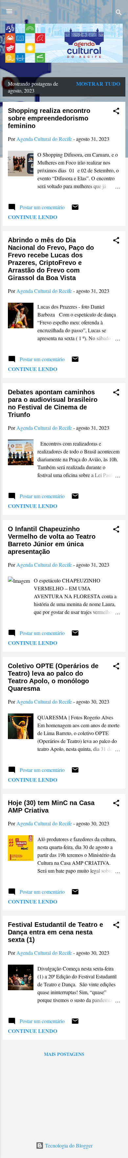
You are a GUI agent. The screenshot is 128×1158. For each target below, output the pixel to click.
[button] (116, 112)
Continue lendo (32, 217)
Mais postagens (64, 1054)
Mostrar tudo (98, 83)
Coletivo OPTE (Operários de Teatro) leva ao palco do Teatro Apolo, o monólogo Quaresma (53, 677)
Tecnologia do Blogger (68, 1145)
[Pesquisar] (119, 13)
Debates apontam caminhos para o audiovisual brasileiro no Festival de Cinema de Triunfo (52, 403)
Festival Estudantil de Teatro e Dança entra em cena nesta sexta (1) (55, 932)
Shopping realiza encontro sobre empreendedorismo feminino (49, 118)
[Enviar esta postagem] (75, 209)
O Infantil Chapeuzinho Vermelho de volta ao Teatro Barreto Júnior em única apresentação (52, 540)
